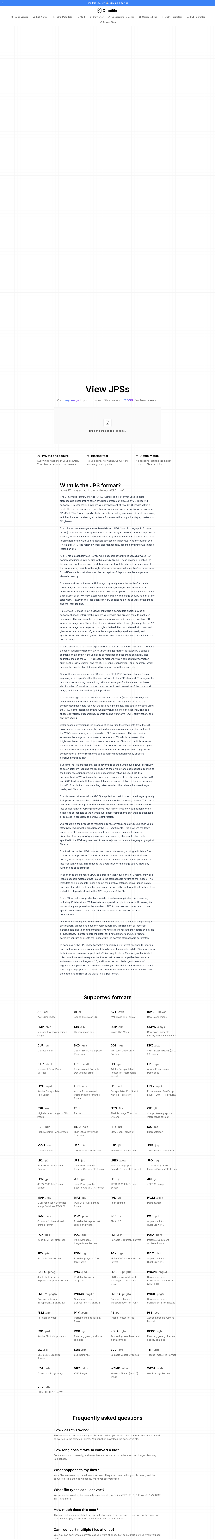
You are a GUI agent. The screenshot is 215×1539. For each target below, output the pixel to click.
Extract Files (109, 22)
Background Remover (123, 17)
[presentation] (107, 425)
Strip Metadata (64, 17)
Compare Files (149, 17)
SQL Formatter (197, 17)
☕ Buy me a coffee (117, 2)
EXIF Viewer (42, 17)
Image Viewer (21, 17)
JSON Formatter (173, 17)
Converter (98, 17)
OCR (82, 17)
